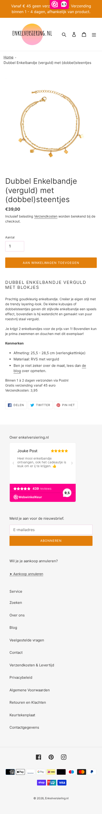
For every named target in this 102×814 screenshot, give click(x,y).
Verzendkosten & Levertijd (31, 665)
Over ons (17, 615)
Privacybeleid (20, 677)
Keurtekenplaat (22, 715)
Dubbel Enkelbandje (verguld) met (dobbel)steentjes (47, 62)
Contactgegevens (24, 727)
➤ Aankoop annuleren (26, 574)
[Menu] (94, 34)
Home (9, 57)
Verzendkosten (45, 216)
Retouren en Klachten (27, 702)
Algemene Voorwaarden (29, 690)
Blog (13, 627)
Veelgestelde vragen (26, 640)
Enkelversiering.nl (57, 798)
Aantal (9, 237)
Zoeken (15, 602)
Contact (16, 652)
